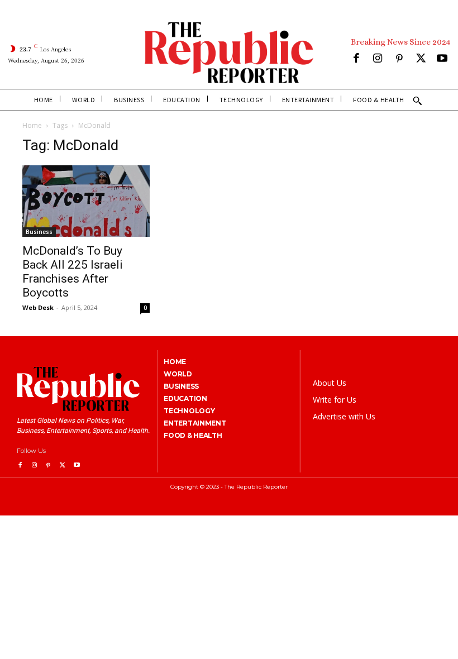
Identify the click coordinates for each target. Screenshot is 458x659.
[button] (417, 100)
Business (39, 232)
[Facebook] (356, 59)
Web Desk (38, 307)
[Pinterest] (399, 59)
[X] (421, 59)
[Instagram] (378, 59)
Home (32, 125)
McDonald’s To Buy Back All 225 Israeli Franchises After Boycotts (72, 271)
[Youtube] (442, 59)
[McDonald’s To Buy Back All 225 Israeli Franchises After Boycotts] (86, 201)
